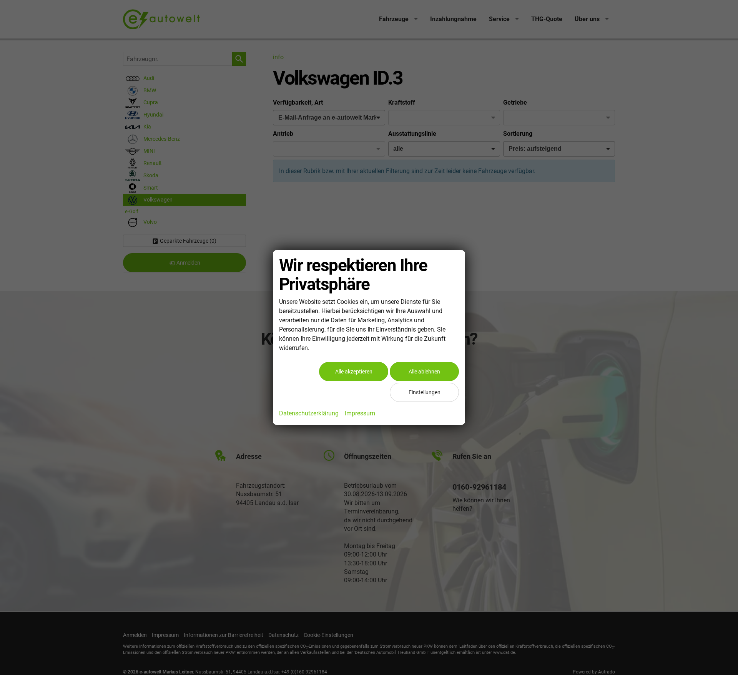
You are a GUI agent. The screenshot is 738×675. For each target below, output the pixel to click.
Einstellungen (424, 392)
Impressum (360, 413)
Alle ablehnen (424, 371)
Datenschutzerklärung (309, 413)
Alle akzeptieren (353, 371)
